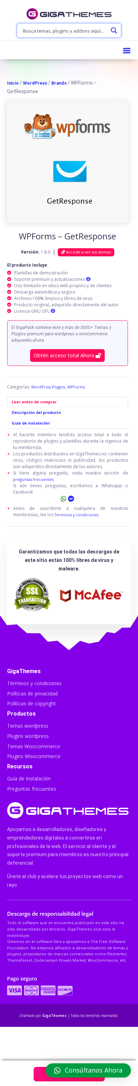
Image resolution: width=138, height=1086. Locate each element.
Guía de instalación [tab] (31, 423)
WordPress (35, 83)
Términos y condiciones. (76, 514)
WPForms (76, 387)
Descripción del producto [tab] (36, 412)
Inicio (13, 83)
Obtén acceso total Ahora (65, 355)
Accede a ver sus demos (88, 252)
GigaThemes (54, 1015)
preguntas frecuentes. (33, 479)
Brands (59, 83)
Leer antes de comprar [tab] (34, 401)
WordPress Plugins (48, 387)
